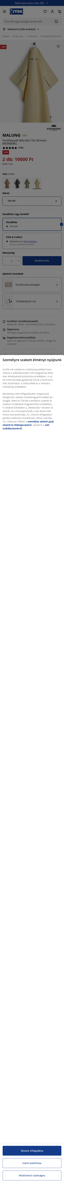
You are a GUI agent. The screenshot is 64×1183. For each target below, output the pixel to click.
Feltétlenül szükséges (32, 1175)
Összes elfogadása (32, 1150)
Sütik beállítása (32, 1163)
